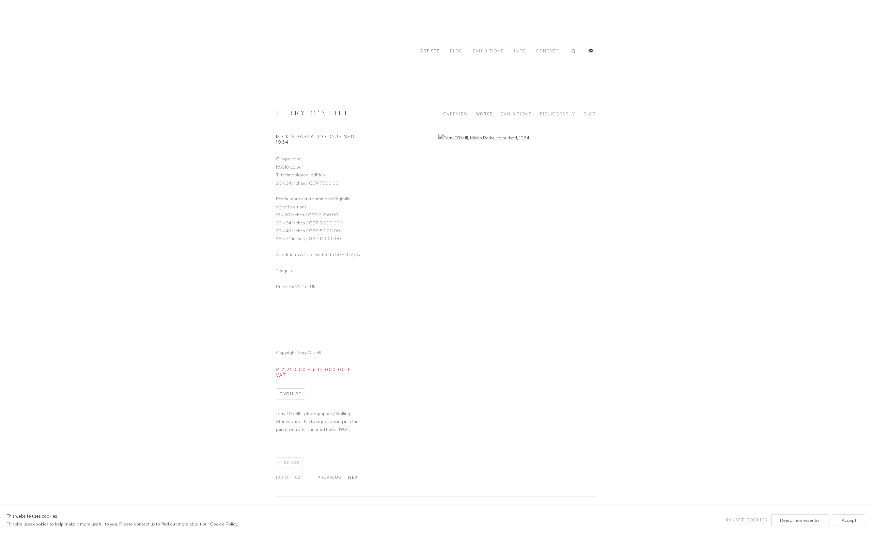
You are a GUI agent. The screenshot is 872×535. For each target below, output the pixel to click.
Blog (456, 51)
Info (520, 51)
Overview (455, 114)
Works (484, 114)
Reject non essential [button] (800, 520)
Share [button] (292, 462)
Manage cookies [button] (746, 520)
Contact (547, 51)
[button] (575, 51)
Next (354, 477)
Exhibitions (488, 51)
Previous (329, 477)
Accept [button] (849, 520)
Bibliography (557, 114)
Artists (430, 51)
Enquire (290, 394)
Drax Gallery (310, 49)
